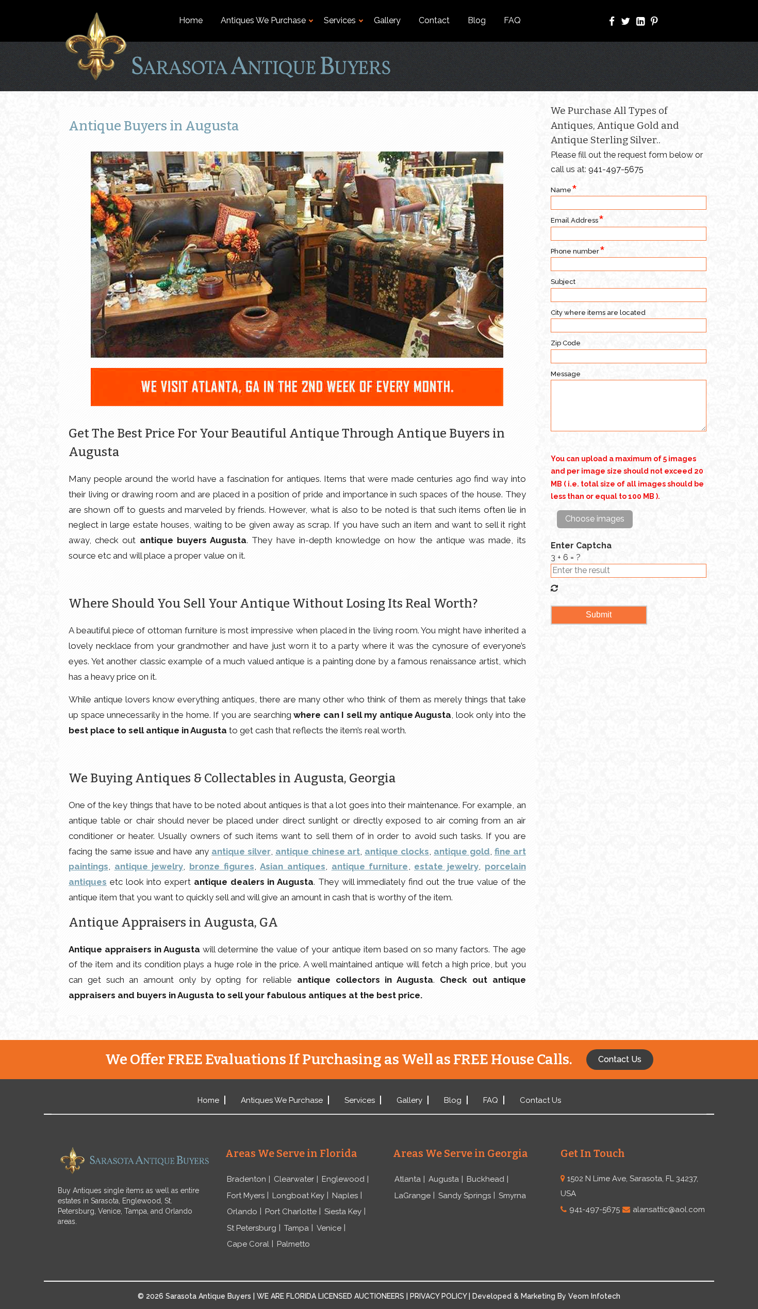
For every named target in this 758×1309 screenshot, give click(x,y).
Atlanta (407, 1179)
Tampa (296, 1228)
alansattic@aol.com (669, 1209)
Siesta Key (342, 1211)
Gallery (387, 20)
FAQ (512, 20)
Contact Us (540, 1100)
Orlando (242, 1211)
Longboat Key (298, 1195)
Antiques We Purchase (263, 20)
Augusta (444, 1179)
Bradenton (246, 1179)
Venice (329, 1228)
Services (340, 20)
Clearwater (294, 1179)
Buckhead (485, 1179)
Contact (434, 20)
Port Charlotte (291, 1211)
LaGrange (412, 1195)
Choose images (594, 519)
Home (191, 20)
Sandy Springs (464, 1195)
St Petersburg (251, 1228)
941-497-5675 (616, 169)
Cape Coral (248, 1244)
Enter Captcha (581, 545)
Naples (345, 1195)
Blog (477, 20)
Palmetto (293, 1244)
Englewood (343, 1179)
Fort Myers (246, 1195)
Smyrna (512, 1195)
